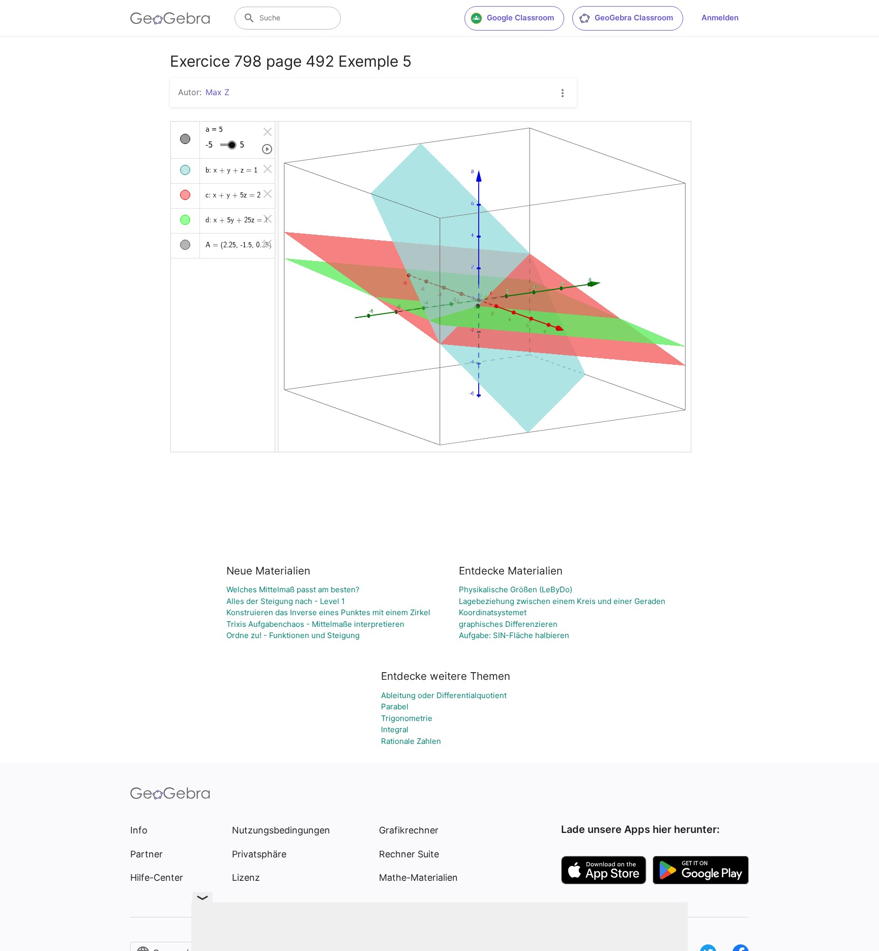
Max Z (217, 92)
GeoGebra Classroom (634, 17)
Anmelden (720, 17)
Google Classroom (520, 17)
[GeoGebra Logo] (170, 18)
